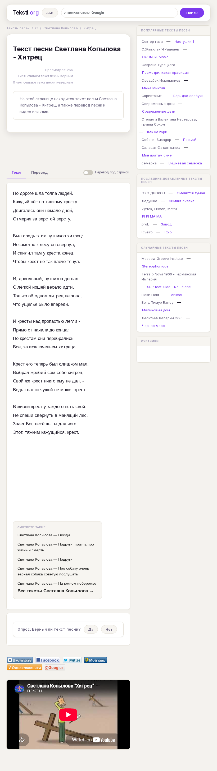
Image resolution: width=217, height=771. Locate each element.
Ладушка (149, 201)
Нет (109, 629)
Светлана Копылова (60, 28)
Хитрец (89, 28)
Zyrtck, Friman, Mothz (160, 209)
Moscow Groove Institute (162, 258)
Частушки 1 (184, 41)
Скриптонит (151, 96)
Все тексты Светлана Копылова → (55, 590)
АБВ (49, 13)
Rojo (168, 232)
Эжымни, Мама (155, 57)
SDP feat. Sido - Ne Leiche (169, 287)
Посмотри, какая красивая (165, 72)
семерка (149, 163)
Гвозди (64, 535)
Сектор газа (152, 41)
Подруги (65, 559)
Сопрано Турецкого (158, 65)
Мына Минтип (153, 88)
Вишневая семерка (185, 163)
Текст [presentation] (17, 172)
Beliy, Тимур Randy (157, 302)
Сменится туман (191, 193)
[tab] (16, 172)
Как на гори (157, 132)
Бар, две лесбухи (188, 96)
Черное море (153, 326)
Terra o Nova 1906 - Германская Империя (169, 276)
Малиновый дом (156, 310)
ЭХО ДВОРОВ (153, 193)
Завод (166, 224)
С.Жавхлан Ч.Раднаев (160, 49)
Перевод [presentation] (39, 172)
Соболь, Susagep (156, 139)
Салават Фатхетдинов (161, 147)
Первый (189, 139)
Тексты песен (18, 28)
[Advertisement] (89, 149)
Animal (176, 295)
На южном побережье (77, 583)
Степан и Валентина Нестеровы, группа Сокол (169, 121)
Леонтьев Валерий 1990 (162, 318)
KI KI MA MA (152, 216)
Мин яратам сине (157, 155)
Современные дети (158, 103)
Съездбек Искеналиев (161, 80)
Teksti (26, 12)
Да (90, 629)
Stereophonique (155, 266)
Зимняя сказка (182, 201)
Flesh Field (150, 295)
